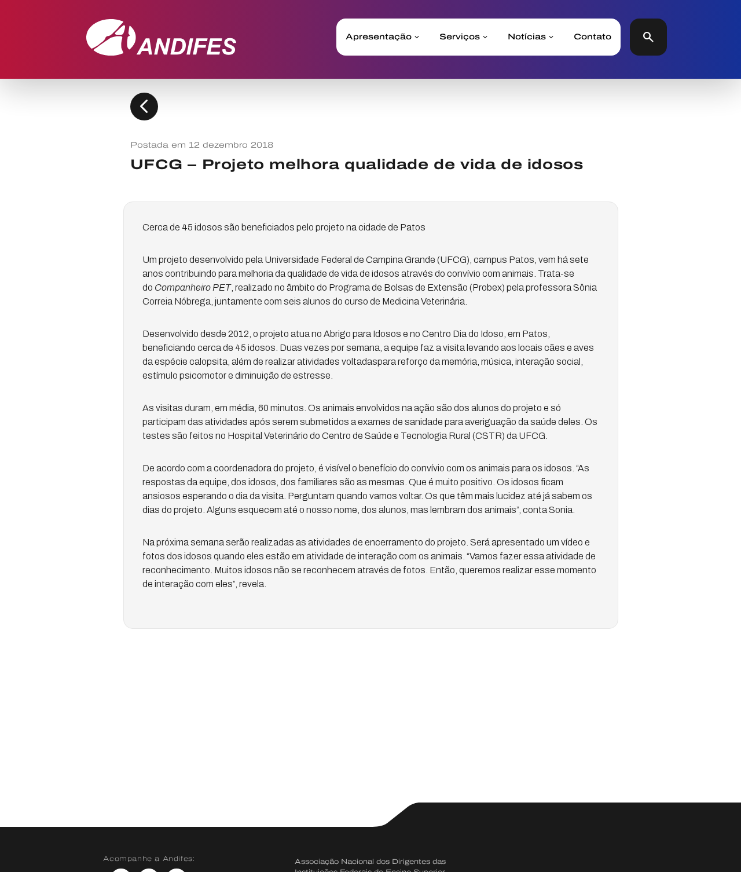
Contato (592, 37)
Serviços (459, 37)
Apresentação (379, 37)
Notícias (527, 37)
